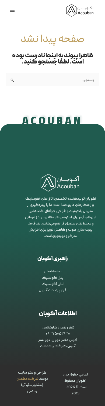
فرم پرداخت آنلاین (52, 290)
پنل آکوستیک (53, 278)
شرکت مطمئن (27, 379)
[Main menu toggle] (12, 10)
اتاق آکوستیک (53, 284)
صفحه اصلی (52, 271)
